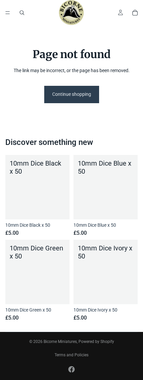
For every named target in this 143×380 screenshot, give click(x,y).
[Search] (22, 12)
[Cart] (135, 12)
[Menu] (7, 12)
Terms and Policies (71, 355)
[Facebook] (71, 369)
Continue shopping (71, 94)
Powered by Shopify (96, 341)
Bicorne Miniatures (60, 341)
